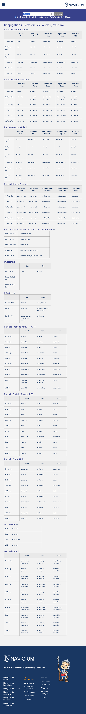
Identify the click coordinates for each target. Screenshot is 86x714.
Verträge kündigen (44, 693)
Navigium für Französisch (8, 684)
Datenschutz (46, 684)
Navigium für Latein (11, 689)
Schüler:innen (29, 692)
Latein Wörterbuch (29, 678)
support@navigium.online (33, 667)
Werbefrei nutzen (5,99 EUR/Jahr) (60, 17)
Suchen (58, 14)
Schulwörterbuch (40, 17)
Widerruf (44, 688)
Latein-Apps (29, 696)
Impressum (45, 681)
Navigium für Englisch (8, 678)
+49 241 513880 (14, 667)
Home (43, 697)
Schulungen (29, 683)
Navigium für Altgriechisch (8, 704)
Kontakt (44, 677)
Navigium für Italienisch (8, 699)
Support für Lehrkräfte (29, 688)
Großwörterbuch (23, 17)
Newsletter (28, 699)
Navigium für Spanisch (8, 693)
